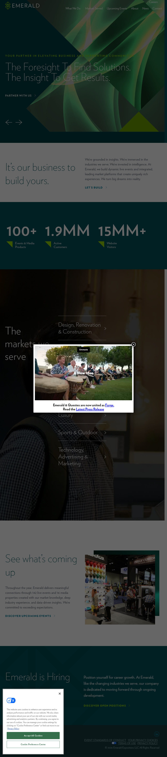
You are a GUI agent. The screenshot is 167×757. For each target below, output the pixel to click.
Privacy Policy (13, 728)
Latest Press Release (90, 409)
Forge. (109, 405)
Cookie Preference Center (33, 744)
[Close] (59, 693)
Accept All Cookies (33, 735)
